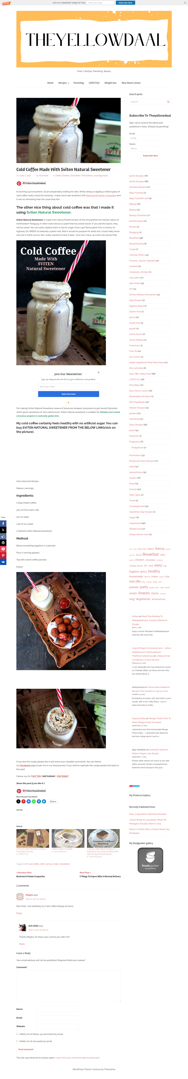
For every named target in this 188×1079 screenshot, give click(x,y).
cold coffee (33, 864)
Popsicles (134, 436)
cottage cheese (136, 566)
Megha (29, 895)
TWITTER (36, 776)
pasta (132, 430)
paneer (134, 587)
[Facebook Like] (3, 536)
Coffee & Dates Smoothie (62, 849)
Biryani (132, 226)
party (144, 587)
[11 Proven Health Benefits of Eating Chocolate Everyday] (32, 838)
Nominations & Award (140, 396)
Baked (151, 549)
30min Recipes (136, 181)
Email (19, 1017)
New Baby (134, 385)
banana (167, 549)
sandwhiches (135, 472)
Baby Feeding (136, 192)
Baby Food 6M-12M (138, 198)
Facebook (25, 765)
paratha (133, 413)
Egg (165, 566)
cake (162, 554)
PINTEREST (63, 776)
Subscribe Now (125, 3)
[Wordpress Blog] (3, 543)
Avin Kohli (43, 175)
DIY (131, 289)
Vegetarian (134, 523)
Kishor (135, 616)
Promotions (87, 175)
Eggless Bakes (136, 306)
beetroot (132, 555)
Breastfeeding (136, 243)
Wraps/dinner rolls (138, 534)
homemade (136, 576)
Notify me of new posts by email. (36, 1041)
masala (149, 582)
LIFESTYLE (94, 82)
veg (131, 599)
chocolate (150, 560)
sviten (56, 864)
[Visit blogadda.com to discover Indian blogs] (134, 786)
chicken (139, 559)
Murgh (155, 582)
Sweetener (65, 864)
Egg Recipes (135, 300)
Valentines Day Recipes (141, 512)
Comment (22, 967)
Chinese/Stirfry (137, 255)
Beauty (132, 209)
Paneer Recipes (137, 407)
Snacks (132, 478)
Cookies (133, 266)
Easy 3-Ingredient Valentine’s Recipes (148, 814)
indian (154, 576)
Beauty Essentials (138, 215)
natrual (49, 864)
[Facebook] (3, 523)
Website (20, 1026)
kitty (143, 582)
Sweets (133, 489)
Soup (131, 483)
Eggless (134, 571)
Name (19, 1009)
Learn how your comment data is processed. (77, 1057)
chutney (160, 560)
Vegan (132, 517)
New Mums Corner (131, 82)
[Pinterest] (3, 555)
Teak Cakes (135, 495)
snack (133, 593)
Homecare (134, 345)
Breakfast (134, 238)
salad (132, 466)
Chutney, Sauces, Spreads (142, 260)
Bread (138, 555)
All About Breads (137, 187)
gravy (132, 317)
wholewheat (158, 599)
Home (50, 82)
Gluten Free (135, 311)
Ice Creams (135, 357)
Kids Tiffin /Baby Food (140, 374)
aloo (130, 549)
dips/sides (134, 283)
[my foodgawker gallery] (150, 872)
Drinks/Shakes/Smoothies (68, 175)
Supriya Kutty (138, 718)
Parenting (79, 82)
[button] (94, 2)
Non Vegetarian (137, 402)
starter (155, 593)
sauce (167, 587)
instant (161, 577)
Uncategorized (101, 175)
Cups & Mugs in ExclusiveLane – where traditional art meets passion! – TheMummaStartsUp (151, 652)
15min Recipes (136, 176)
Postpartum (137, 447)
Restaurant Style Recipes (141, 461)
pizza (157, 587)
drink (42, 864)
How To (133, 351)
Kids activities (136, 368)
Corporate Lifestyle (139, 272)
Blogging (134, 232)
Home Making (136, 340)
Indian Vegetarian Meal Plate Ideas (146, 362)
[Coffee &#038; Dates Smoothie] (68, 838)
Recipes (63, 82)
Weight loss (111, 82)
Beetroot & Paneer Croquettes (101, 195)
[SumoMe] (3, 562)
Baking (132, 204)
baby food (142, 549)
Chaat (132, 249)
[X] (3, 530)
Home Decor (135, 334)
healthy (154, 571)
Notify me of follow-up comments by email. (41, 1034)
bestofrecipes (136, 221)
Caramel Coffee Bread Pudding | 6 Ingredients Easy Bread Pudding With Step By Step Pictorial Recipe (102, 851)
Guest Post (134, 323)
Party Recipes (136, 424)
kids (167, 576)
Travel (132, 500)
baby (135, 549)
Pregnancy (134, 441)
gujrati (132, 328)
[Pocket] (3, 549)
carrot (131, 560)
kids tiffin (135, 581)
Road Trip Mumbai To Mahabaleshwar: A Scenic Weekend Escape (149, 620)
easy (158, 565)
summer (163, 594)
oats (160, 582)
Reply (19, 913)
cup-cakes (134, 277)
